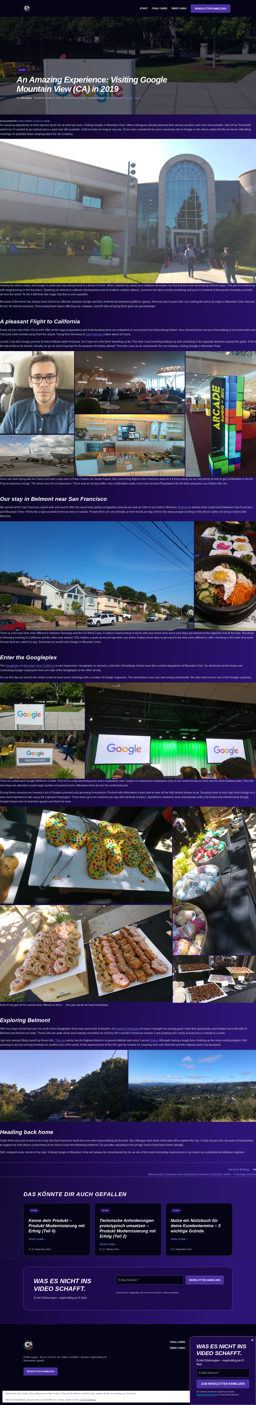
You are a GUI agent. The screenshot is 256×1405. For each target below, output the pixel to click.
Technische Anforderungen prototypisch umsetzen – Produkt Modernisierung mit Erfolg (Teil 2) (128, 1228)
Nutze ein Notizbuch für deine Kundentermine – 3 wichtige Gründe (195, 1225)
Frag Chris (177, 1342)
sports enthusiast (128, 1028)
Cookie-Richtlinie (88, 1400)
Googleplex (13, 665)
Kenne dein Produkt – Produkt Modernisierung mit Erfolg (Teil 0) (57, 1225)
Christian (26, 98)
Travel (138, 98)
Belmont (183, 507)
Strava (154, 1040)
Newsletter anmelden (40, 1371)
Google (129, 98)
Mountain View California (39, 665)
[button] (128, 211)
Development (116, 98)
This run (60, 1040)
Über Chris (177, 1348)
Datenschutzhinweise (206, 1394)
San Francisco (95, 334)
